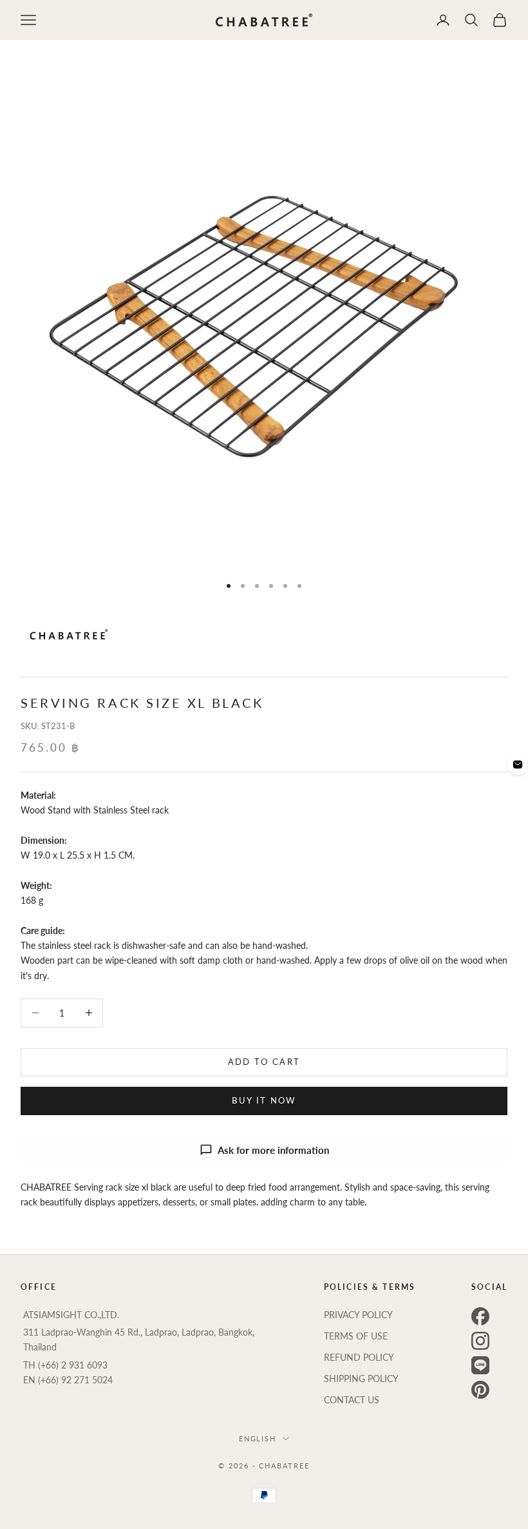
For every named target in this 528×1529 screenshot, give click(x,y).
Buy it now (264, 1100)
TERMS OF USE (356, 1335)
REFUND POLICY (359, 1357)
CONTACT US (351, 1399)
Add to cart (264, 1062)
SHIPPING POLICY (361, 1378)
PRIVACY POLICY (358, 1314)
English (258, 1438)
